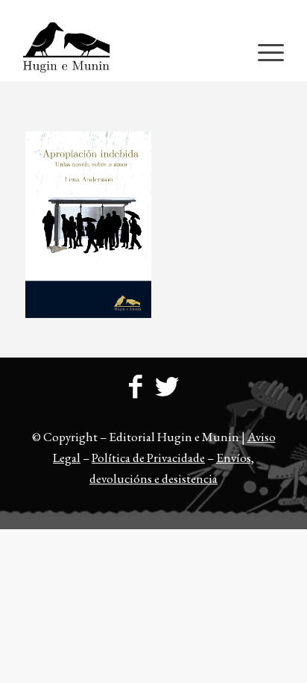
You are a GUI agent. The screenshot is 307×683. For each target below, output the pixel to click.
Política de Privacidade (148, 457)
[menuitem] (157, 11)
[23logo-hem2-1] (127, 51)
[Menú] (263, 51)
